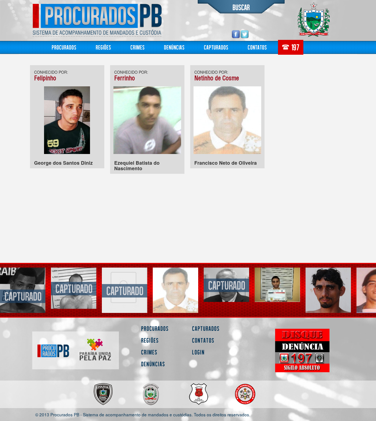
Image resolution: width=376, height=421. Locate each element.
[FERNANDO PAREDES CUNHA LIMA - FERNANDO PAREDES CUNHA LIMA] (175, 284)
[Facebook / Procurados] (235, 34)
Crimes (137, 47)
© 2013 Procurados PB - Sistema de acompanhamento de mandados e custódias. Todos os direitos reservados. (142, 414)
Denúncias (174, 47)
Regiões (103, 47)
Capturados (216, 47)
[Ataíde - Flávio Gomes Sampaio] (22, 288)
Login (198, 352)
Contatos (257, 47)
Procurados (64, 47)
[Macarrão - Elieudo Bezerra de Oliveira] (277, 290)
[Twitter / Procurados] (244, 34)
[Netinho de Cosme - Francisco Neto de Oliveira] (124, 290)
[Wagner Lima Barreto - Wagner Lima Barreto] (226, 284)
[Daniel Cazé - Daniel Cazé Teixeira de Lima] (328, 290)
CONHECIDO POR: (51, 72)
